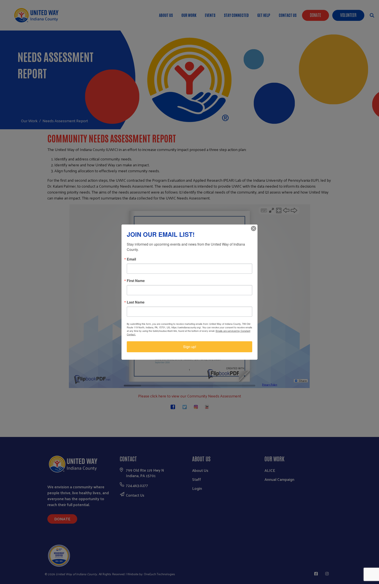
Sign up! (189, 346)
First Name (136, 280)
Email (131, 259)
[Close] (253, 228)
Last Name (136, 302)
